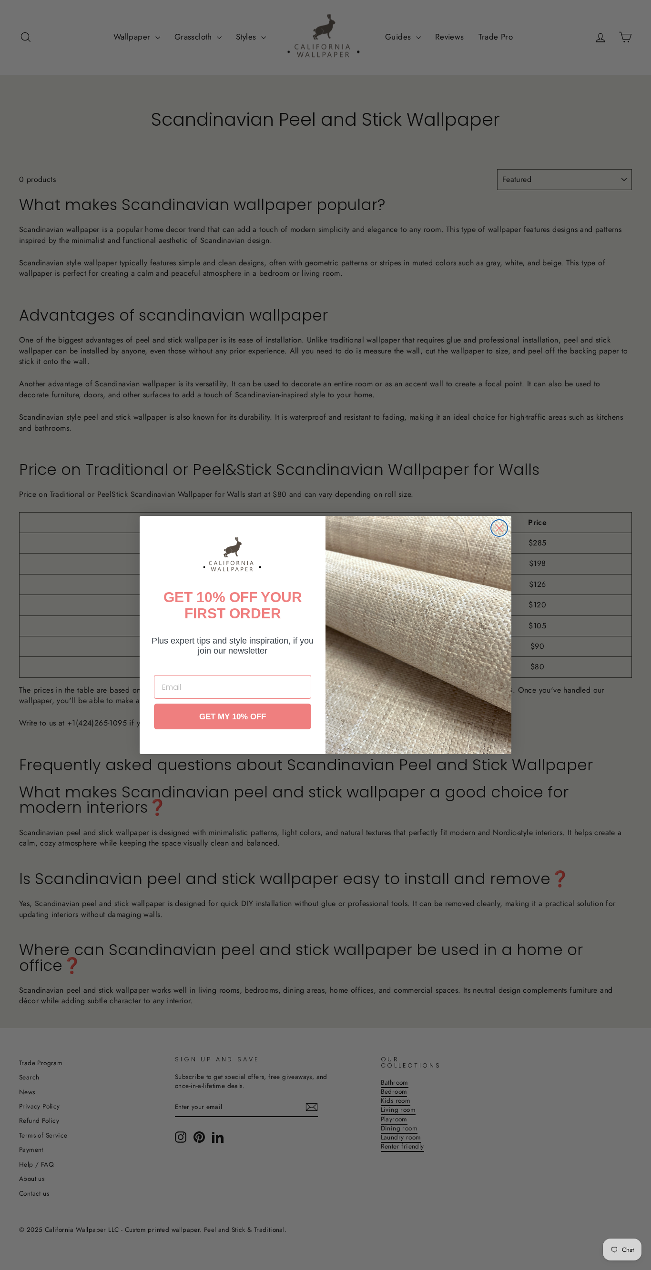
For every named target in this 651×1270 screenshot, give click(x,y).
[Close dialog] (499, 528)
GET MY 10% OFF (232, 716)
